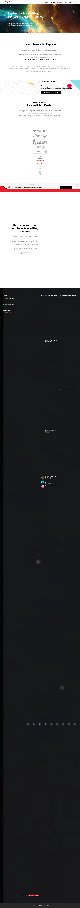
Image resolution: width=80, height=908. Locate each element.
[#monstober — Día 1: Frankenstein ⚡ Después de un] (32, 566)
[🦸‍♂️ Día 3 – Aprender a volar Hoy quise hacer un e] (28, 825)
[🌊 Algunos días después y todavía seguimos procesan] (28, 369)
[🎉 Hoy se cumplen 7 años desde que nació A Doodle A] (24, 837)
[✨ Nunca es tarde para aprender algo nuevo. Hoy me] (37, 569)
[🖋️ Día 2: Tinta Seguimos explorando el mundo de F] (32, 830)
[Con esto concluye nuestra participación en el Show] (37, 407)
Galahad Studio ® (33, 905)
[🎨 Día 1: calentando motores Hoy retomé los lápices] (37, 824)
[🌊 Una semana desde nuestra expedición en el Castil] (24, 376)
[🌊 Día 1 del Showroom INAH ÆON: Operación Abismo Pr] (32, 341)
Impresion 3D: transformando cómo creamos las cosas (50, 486)
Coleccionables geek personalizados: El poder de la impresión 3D (50, 430)
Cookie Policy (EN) (7, 312)
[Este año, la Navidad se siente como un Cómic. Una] (28, 649)
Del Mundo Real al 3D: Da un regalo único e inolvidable (51, 341)
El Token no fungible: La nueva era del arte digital (51, 477)
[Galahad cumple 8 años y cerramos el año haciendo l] (24, 555)
